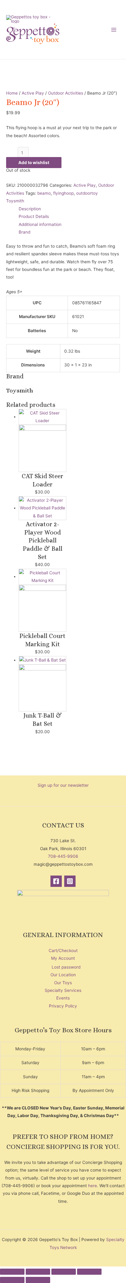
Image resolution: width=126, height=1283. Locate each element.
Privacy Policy (63, 1006)
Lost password (66, 967)
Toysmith (15, 200)
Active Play (33, 93)
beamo (44, 193)
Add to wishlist (33, 162)
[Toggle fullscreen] (38, 1272)
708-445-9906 (63, 856)
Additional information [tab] (40, 224)
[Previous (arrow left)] (12, 1280)
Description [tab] (30, 208)
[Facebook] (56, 881)
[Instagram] (70, 881)
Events (63, 998)
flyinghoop (63, 193)
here (92, 1185)
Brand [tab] (24, 232)
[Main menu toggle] (114, 29)
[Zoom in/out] (12, 1272)
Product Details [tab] (34, 216)
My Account (63, 958)
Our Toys (63, 982)
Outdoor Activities (65, 93)
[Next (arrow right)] (38, 1280)
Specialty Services (63, 990)
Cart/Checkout (63, 950)
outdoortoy (87, 193)
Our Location (63, 974)
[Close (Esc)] (89, 1272)
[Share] (63, 1272)
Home (12, 93)
